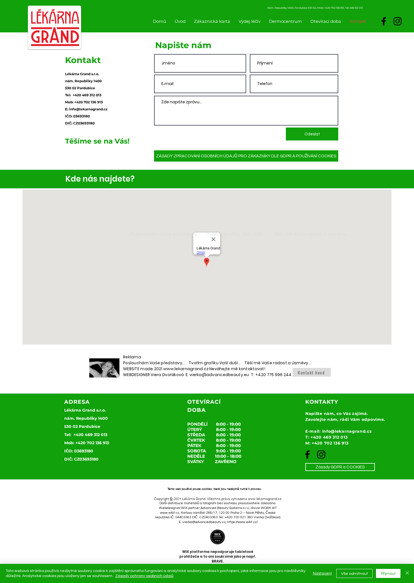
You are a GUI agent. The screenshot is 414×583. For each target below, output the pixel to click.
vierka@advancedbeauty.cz (204, 522)
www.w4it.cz (169, 513)
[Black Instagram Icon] (397, 21)
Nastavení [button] (322, 573)
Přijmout (388, 574)
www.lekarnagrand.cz (186, 369)
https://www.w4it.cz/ (242, 522)
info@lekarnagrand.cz (88, 109)
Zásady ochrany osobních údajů (144, 576)
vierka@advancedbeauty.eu (219, 375)
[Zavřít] (407, 573)
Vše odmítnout (354, 574)
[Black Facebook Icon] (383, 21)
